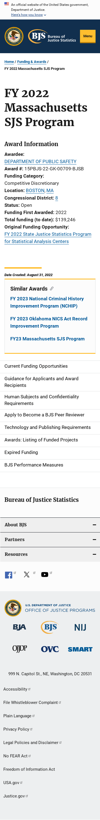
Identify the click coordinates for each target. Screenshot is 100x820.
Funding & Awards (31, 62)
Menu (87, 36)
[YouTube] (47, 576)
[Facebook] (10, 576)
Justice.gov (14, 796)
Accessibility (15, 689)
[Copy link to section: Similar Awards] (50, 288)
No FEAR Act (15, 755)
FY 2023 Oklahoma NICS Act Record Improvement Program (49, 322)
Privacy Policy (16, 729)
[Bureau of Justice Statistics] (50, 634)
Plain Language (17, 715)
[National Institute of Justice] (80, 631)
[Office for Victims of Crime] (50, 653)
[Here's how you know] (50, 9)
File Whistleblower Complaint (30, 702)
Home (9, 62)
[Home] (52, 36)
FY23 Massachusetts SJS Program (47, 339)
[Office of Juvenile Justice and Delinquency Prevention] (19, 654)
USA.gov (11, 782)
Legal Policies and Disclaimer (30, 742)
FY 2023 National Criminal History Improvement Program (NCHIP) (47, 302)
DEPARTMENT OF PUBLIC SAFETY (40, 161)
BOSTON (35, 190)
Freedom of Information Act (29, 769)
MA (50, 190)
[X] (28, 576)
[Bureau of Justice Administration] (19, 631)
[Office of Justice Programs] (14, 36)
